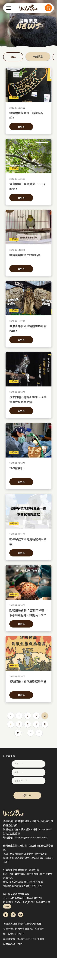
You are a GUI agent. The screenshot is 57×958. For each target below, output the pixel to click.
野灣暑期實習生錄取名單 (25, 255)
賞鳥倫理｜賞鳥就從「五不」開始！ (27, 186)
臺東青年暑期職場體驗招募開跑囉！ (27, 328)
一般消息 (38, 56)
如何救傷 (48, 7)
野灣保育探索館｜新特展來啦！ (26, 115)
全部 (13, 57)
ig (13, 914)
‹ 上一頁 (19, 715)
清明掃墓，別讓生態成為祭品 (27, 681)
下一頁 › (30, 732)
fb (5, 914)
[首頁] (28, 8)
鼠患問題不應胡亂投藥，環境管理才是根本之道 (27, 399)
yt (20, 914)
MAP (7, 906)
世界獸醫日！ (17, 468)
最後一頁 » (39, 732)
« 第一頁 (10, 715)
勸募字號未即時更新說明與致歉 (27, 541)
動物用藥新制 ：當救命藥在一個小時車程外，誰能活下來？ (28, 612)
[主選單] (9, 7)
